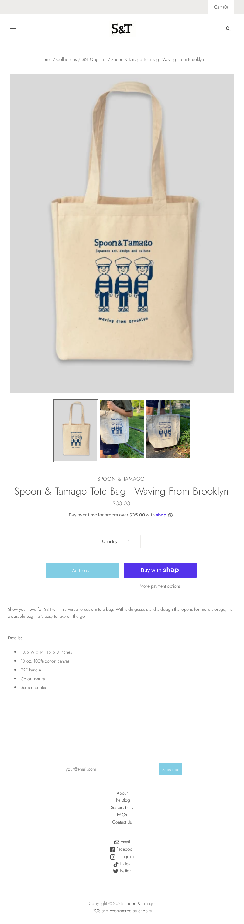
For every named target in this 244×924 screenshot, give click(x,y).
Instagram (124, 856)
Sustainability (122, 807)
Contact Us (122, 822)
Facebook (124, 849)
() (221, 7)
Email (124, 842)
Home (45, 59)
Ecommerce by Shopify (131, 910)
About (122, 793)
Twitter (124, 870)
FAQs (122, 815)
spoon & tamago (121, 478)
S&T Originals (94, 59)
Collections (66, 59)
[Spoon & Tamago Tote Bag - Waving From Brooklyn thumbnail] (75, 430)
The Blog (122, 800)
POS (96, 910)
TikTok (125, 863)
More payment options (160, 586)
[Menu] (13, 28)
